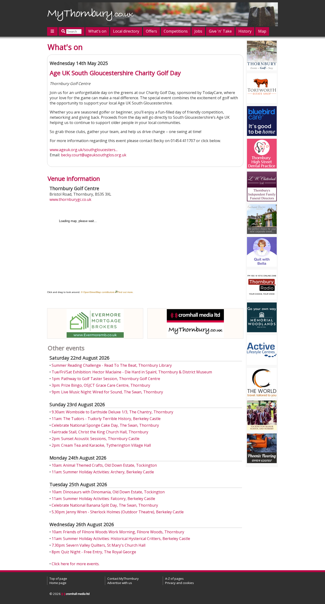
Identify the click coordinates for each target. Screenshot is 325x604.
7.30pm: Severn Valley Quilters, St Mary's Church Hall (98, 545)
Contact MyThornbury (123, 578)
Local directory (126, 31)
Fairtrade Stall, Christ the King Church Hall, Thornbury (100, 432)
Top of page (58, 578)
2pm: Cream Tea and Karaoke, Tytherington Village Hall (101, 445)
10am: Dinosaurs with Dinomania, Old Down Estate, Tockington (108, 492)
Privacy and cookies (179, 583)
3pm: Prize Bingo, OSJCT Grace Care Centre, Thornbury (101, 385)
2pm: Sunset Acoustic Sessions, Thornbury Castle (95, 438)
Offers (151, 31)
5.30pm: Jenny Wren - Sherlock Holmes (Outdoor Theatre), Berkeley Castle (118, 512)
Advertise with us (119, 583)
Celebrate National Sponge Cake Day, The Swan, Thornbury (105, 425)
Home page (57, 583)
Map (262, 31)
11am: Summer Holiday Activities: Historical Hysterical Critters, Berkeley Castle (121, 538)
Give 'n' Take (220, 31)
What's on (97, 31)
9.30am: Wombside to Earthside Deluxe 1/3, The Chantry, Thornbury (112, 412)
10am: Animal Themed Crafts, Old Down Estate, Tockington (104, 465)
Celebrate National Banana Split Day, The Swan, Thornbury (105, 505)
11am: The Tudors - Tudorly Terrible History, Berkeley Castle (106, 418)
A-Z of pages (174, 578)
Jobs (198, 31)
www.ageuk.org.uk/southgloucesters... (84, 149)
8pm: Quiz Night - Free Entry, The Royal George (94, 551)
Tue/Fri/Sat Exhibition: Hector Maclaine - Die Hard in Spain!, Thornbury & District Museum (132, 372)
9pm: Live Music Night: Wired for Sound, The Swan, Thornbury (107, 392)
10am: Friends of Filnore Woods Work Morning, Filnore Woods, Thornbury (118, 532)
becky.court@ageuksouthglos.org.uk (93, 155)
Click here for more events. (75, 563)
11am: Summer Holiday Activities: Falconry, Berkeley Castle (103, 498)
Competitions (176, 31)
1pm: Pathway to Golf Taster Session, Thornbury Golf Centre (106, 378)
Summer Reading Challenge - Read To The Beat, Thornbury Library (112, 365)
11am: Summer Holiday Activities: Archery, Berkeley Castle (103, 472)
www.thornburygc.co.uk (70, 199)
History (244, 31)
